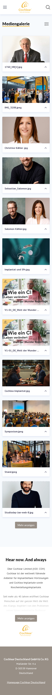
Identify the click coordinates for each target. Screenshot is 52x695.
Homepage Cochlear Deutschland (26, 682)
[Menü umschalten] (5, 7)
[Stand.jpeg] (26, 454)
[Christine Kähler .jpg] (26, 130)
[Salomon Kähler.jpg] (26, 211)
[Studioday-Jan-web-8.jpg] (26, 494)
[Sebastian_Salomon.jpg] (26, 170)
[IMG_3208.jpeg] (26, 89)
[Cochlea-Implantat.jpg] (26, 373)
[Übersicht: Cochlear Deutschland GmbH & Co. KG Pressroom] (25, 7)
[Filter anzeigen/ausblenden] (46, 24)
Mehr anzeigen (26, 525)
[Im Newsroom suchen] (48, 7)
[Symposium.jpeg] (26, 413)
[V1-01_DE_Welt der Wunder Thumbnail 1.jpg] (26, 292)
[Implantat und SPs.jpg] (26, 251)
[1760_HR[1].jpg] (26, 49)
